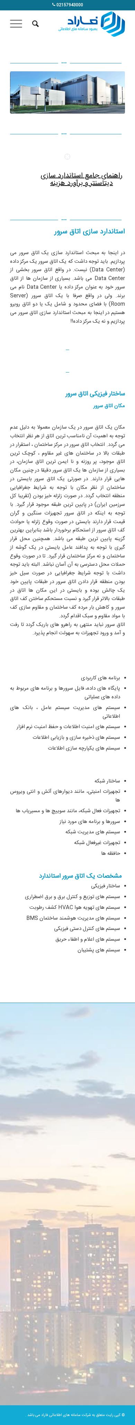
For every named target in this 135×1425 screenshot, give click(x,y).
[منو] (18, 24)
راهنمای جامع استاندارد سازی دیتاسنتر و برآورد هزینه (81, 179)
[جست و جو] (34, 24)
